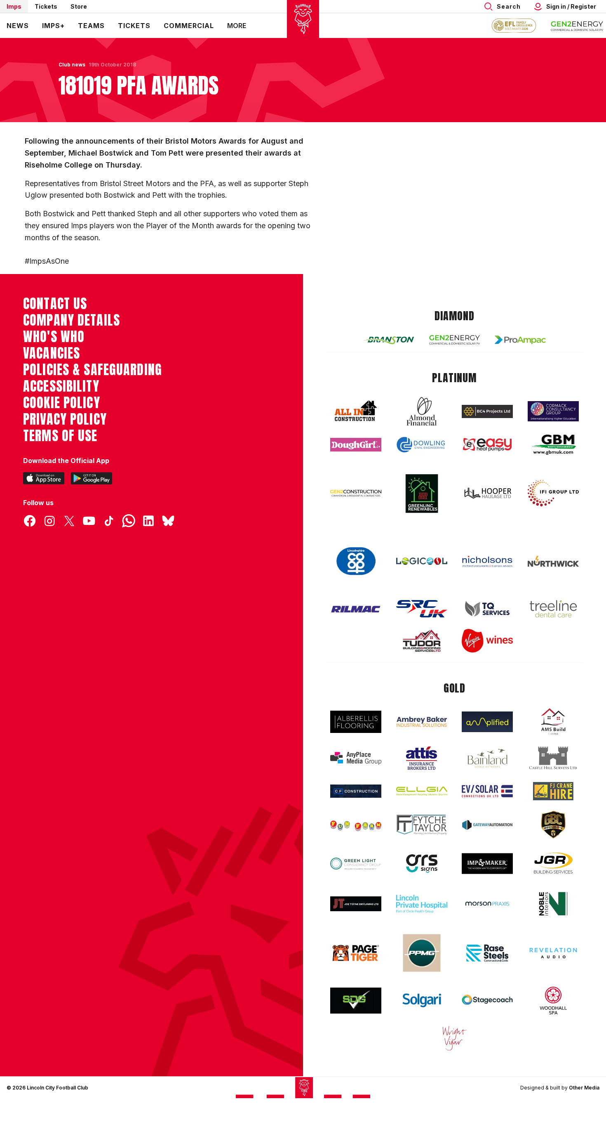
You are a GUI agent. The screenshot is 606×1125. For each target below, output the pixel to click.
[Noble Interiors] (553, 904)
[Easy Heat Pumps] (487, 444)
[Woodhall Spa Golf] (553, 1000)
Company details (71, 320)
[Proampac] (520, 340)
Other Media (584, 1088)
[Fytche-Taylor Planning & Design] (421, 824)
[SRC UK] (421, 608)
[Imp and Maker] (487, 863)
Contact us (55, 303)
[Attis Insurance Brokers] (421, 758)
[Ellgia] (421, 791)
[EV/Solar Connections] (487, 791)
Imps (14, 6)
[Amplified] (487, 722)
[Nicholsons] (487, 561)
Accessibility (61, 386)
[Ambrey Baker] (421, 722)
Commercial (189, 25)
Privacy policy (65, 419)
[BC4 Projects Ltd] (487, 411)
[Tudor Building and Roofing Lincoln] (421, 641)
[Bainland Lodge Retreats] (487, 758)
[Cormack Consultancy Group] (553, 411)
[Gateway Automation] (487, 825)
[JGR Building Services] (553, 863)
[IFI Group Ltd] (553, 493)
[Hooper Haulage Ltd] (487, 493)
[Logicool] (421, 561)
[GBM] (553, 444)
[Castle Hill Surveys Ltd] (553, 758)
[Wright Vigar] (454, 1038)
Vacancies (51, 353)
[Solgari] (421, 1000)
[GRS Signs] (421, 863)
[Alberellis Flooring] (355, 722)
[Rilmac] (355, 608)
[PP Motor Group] (421, 952)
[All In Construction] (355, 411)
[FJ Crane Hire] (553, 791)
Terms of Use (60, 435)
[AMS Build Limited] (553, 722)
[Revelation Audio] (553, 953)
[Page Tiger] (355, 953)
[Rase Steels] (487, 953)
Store (78, 6)
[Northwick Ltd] (553, 561)
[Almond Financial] (421, 411)
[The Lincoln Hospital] (421, 903)
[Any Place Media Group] (355, 758)
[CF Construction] (355, 791)
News (18, 25)
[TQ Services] (487, 609)
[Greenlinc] (421, 493)
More (236, 25)
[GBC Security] (553, 824)
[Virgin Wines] (487, 640)
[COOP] (355, 561)
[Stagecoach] (487, 1001)
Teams (91, 25)
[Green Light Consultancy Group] (355, 864)
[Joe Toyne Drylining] (355, 903)
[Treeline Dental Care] (553, 608)
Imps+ (53, 25)
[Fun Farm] (355, 825)
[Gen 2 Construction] (355, 493)
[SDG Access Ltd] (355, 1001)
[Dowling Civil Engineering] (421, 444)
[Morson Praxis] (487, 903)
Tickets (46, 6)
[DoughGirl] (355, 444)
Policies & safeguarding (92, 369)
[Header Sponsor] (577, 25)
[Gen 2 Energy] (454, 340)
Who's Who (54, 336)
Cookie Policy (61, 402)
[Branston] (388, 339)
